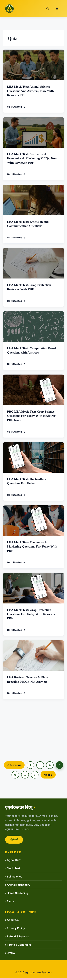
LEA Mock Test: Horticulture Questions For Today (27, 481)
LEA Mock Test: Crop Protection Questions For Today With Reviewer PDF (32, 614)
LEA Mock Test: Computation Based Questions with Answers (32, 350)
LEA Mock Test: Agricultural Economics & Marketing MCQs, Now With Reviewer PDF (33, 158)
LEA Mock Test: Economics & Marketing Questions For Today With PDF (33, 546)
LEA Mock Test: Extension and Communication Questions (28, 223)
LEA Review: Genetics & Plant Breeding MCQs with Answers (28, 679)
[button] (47, 8)
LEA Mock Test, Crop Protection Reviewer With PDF (30, 287)
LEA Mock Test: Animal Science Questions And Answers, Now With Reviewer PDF (31, 90)
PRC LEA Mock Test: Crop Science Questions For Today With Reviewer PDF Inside (32, 415)
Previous (14, 765)
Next (48, 774)
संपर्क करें (14, 839)
